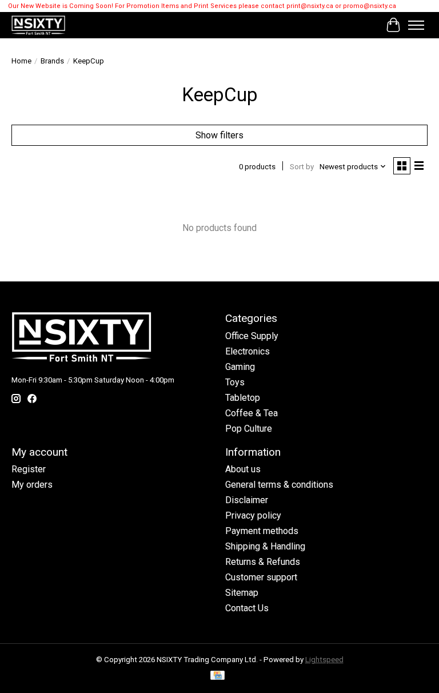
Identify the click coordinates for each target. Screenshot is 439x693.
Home (21, 61)
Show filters (219, 135)
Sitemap (241, 592)
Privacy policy (253, 515)
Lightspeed (324, 659)
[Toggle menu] (416, 25)
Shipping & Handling (265, 546)
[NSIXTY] (38, 25)
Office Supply (251, 335)
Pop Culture (248, 428)
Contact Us (247, 608)
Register (28, 469)
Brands (52, 61)
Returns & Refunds (262, 561)
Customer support (261, 577)
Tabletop (242, 397)
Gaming (240, 366)
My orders (32, 484)
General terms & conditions (279, 484)
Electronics (247, 351)
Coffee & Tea (251, 413)
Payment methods (261, 530)
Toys (235, 382)
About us (243, 469)
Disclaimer (246, 500)
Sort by (302, 166)
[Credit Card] (217, 676)
